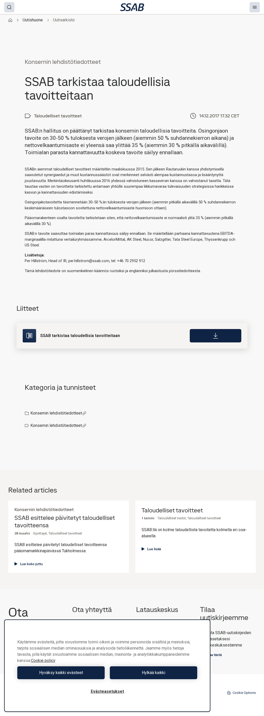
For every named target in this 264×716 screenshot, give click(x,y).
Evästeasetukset (107, 691)
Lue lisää (154, 549)
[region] (107, 665)
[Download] (215, 335)
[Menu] (255, 7)
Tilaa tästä (214, 654)
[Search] (9, 7)
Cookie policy (43, 660)
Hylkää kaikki (153, 672)
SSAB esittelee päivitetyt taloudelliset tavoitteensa (64, 521)
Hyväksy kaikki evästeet (61, 672)
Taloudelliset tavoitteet (172, 510)
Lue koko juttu (31, 564)
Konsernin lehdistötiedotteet (56, 413)
